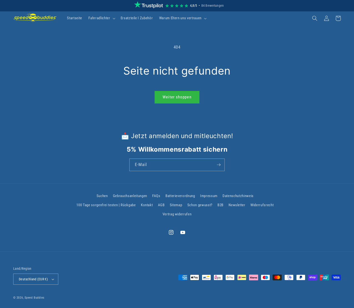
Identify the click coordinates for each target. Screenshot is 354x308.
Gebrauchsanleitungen (130, 196)
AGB (161, 205)
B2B (220, 205)
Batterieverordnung (180, 196)
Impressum (208, 196)
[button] (101, 18)
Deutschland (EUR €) (33, 279)
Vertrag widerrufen (177, 214)
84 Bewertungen (212, 5)
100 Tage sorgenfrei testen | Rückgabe (106, 205)
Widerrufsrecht (262, 205)
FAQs (156, 196)
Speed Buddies (34, 297)
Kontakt (147, 205)
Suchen (102, 196)
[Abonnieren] (218, 165)
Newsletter (237, 205)
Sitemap (176, 205)
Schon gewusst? (199, 205)
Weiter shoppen (177, 97)
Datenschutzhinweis (238, 196)
